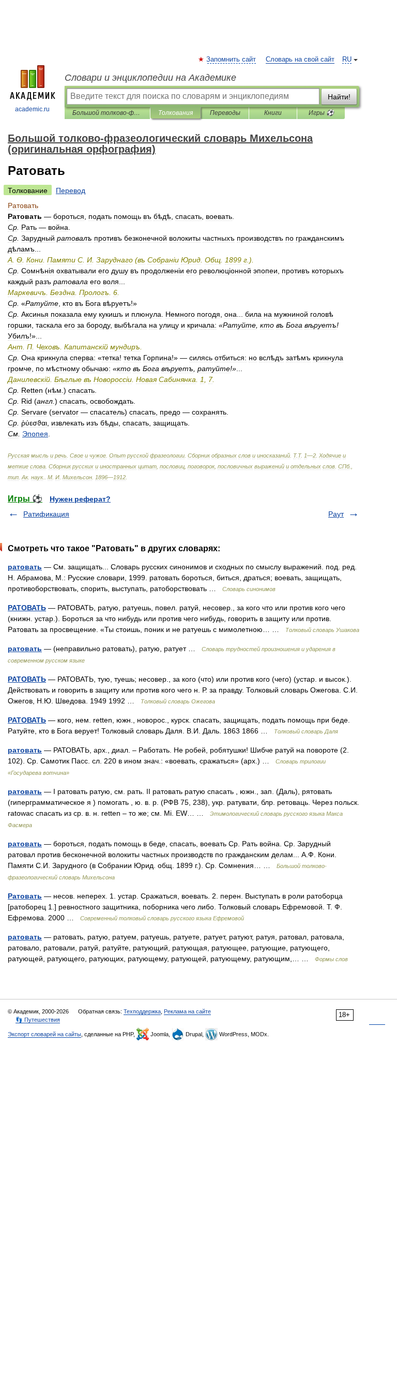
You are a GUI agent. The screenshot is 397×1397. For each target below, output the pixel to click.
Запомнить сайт (231, 59)
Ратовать (25, 896)
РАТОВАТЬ (27, 608)
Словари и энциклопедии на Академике (150, 77)
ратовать (25, 567)
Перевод (70, 190)
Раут (336, 514)
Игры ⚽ (321, 112)
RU (347, 59)
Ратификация (46, 514)
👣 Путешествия (38, 1020)
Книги (273, 112)
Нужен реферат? (80, 499)
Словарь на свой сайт (300, 59)
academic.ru (32, 109)
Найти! (339, 97)
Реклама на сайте (187, 1011)
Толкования (175, 112)
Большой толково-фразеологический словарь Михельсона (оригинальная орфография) (107, 112)
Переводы (225, 112)
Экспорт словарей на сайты (44, 1034)
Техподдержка (142, 1011)
